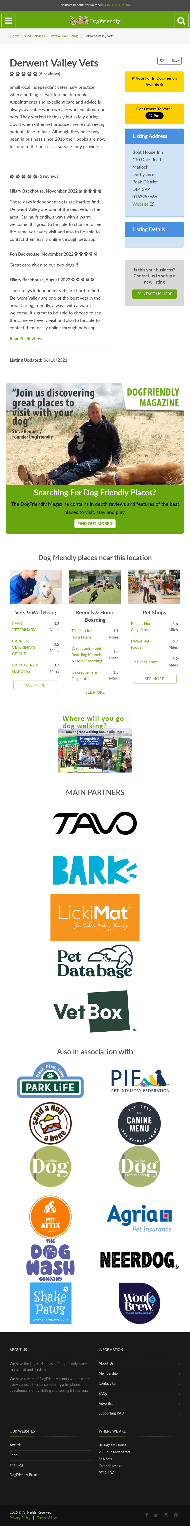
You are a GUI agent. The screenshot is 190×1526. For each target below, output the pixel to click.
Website (141, 204)
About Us (106, 1363)
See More (35, 685)
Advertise (106, 1404)
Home (14, 36)
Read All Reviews (26, 339)
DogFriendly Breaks (24, 1475)
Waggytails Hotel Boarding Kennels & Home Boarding (86, 654)
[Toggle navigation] (8, 20)
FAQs (103, 1393)
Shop (14, 1455)
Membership (108, 1373)
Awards (15, 1445)
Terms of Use (47, 1518)
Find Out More (118, 5)
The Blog (16, 1465)
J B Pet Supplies (145, 662)
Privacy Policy (20, 1518)
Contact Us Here (154, 294)
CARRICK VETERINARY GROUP (23, 647)
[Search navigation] (181, 20)
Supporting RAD (111, 1413)
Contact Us (107, 1383)
